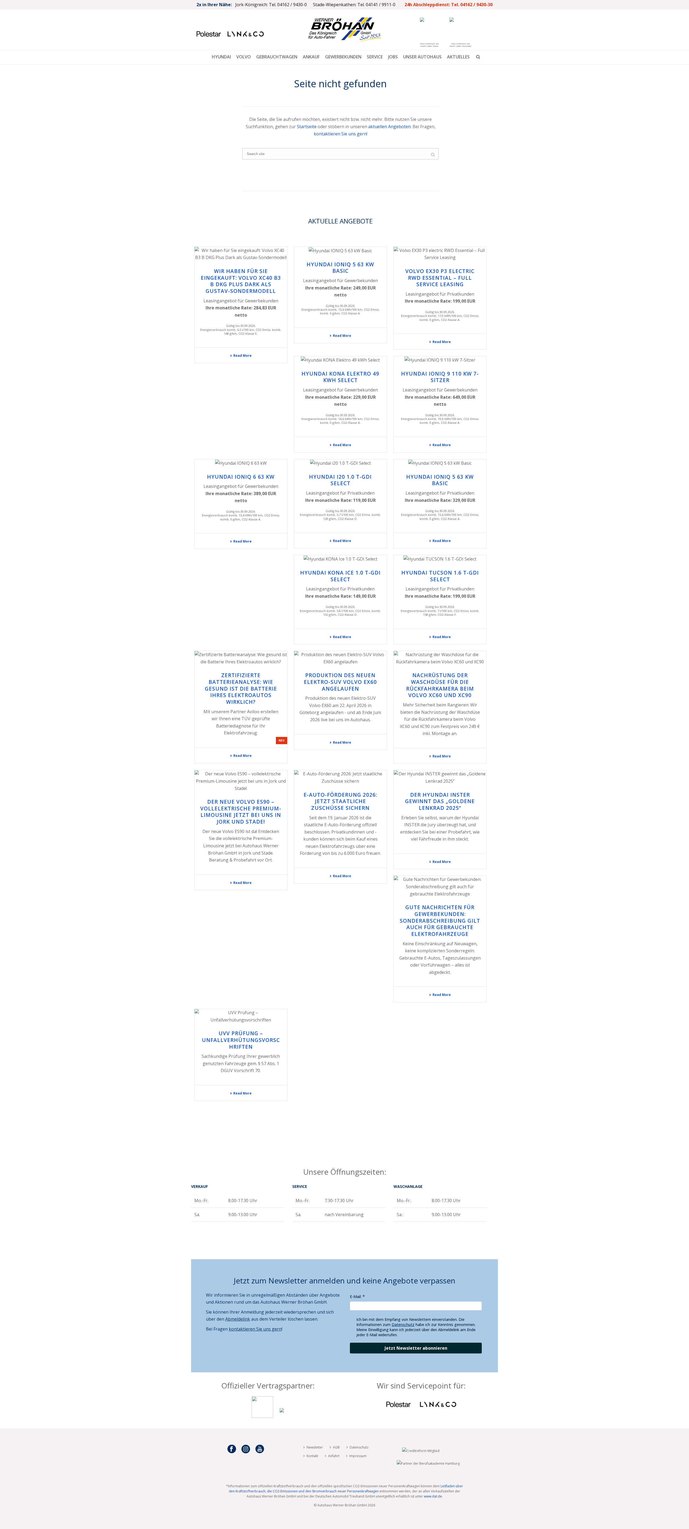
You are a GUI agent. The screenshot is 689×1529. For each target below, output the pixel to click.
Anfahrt (333, 1456)
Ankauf (311, 57)
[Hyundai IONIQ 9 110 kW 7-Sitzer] (440, 360)
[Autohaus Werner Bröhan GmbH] (344, 29)
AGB (336, 1447)
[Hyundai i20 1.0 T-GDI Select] (340, 463)
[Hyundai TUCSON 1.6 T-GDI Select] (440, 559)
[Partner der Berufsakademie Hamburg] (428, 1463)
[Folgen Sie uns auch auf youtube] (259, 1449)
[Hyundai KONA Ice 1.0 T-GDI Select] (340, 559)
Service (375, 57)
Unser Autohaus (422, 57)
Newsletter (315, 1447)
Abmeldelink (237, 1319)
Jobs (393, 57)
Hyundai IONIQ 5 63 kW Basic (340, 268)
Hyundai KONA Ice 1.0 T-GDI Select (340, 576)
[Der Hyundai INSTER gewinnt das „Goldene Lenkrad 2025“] (440, 777)
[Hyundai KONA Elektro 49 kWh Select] (340, 360)
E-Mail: (355, 1296)
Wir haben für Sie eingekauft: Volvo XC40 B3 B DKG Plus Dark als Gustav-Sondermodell (241, 281)
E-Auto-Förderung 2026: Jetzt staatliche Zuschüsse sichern (340, 801)
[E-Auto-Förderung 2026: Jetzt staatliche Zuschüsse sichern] (340, 777)
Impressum (358, 1456)
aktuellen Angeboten (389, 127)
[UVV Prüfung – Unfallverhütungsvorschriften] (241, 1016)
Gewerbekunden (343, 57)
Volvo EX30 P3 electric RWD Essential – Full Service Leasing (439, 278)
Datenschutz (403, 1324)
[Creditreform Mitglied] (421, 1450)
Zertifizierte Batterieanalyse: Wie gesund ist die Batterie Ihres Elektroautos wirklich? (241, 688)
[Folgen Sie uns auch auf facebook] (231, 1449)
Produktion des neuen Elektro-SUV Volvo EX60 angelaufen (340, 682)
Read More (242, 355)
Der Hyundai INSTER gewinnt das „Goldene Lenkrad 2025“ (440, 801)
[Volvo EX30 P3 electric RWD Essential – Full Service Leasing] (440, 254)
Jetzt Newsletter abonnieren (416, 1348)
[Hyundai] (282, 1416)
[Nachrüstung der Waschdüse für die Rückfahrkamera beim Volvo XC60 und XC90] (440, 658)
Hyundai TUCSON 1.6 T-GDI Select (440, 576)
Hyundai (221, 57)
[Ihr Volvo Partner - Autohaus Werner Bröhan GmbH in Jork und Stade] (262, 1416)
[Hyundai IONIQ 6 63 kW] (241, 463)
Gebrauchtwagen (276, 57)
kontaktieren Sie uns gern (340, 134)
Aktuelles (458, 57)
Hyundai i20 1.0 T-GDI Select (340, 480)
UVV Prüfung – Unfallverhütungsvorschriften (241, 1040)
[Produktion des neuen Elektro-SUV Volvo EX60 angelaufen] (340, 658)
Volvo (243, 57)
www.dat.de (433, 1496)
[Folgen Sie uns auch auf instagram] (245, 1449)
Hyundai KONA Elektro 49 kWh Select (340, 377)
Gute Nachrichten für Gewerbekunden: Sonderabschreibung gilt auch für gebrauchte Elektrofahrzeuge (440, 920)
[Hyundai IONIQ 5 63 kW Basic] (340, 250)
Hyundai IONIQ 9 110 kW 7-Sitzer (440, 377)
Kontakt (312, 1456)
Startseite (307, 127)
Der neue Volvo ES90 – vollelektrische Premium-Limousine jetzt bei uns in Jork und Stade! (240, 811)
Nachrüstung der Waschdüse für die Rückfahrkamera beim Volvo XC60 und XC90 (440, 685)
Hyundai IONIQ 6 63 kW (241, 476)
